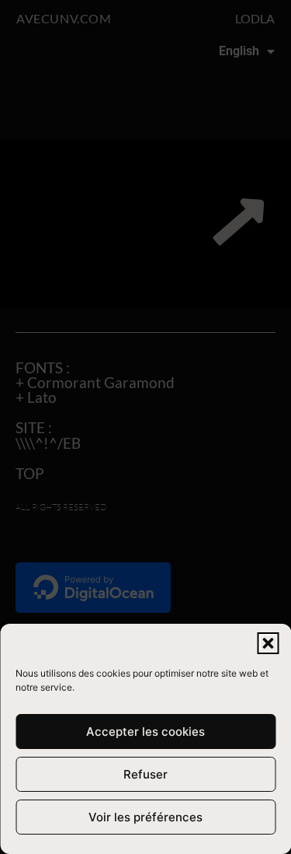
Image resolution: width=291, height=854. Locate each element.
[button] (267, 643)
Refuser (145, 774)
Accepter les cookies (145, 731)
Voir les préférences (145, 817)
